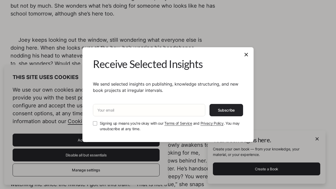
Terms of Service (178, 123)
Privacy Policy (212, 123)
